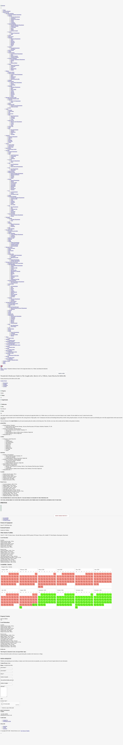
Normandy (8, 217)
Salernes (12, 293)
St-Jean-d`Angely (14, 30)
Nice (12, 274)
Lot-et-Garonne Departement (16, 53)
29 (9, 584)
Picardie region (11, 357)
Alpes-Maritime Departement (17, 265)
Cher (9, 112)
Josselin (12, 91)
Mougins (12, 273)
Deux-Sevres (10, 36)
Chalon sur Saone (14, 106)
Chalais (12, 20)
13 (4, 579)
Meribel (12, 335)
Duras (12, 54)
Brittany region (11, 72)
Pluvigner (13, 94)
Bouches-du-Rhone (12, 280)
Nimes (12, 165)
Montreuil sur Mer (14, 257)
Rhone (9, 330)
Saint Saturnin (13, 301)
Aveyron (10, 159)
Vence (12, 278)
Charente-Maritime (12, 23)
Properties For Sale (7, 721)
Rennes (12, 83)
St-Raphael (13, 295)
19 (2, 581)
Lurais (12, 119)
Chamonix (13, 318)
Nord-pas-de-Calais (10, 353)
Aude (9, 153)
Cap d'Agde (13, 183)
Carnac (12, 90)
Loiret (9, 127)
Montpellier (13, 186)
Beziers (12, 181)
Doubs (9, 249)
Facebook (5, 728)
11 (17, 576)
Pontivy (12, 95)
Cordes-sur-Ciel (14, 209)
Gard (9, 163)
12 (2, 579)
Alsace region (11, 338)
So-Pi (12, 133)
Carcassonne (13, 156)
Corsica (7, 143)
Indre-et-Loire (11, 120)
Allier (9, 305)
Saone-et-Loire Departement (16, 105)
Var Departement (14, 286)
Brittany (7, 71)
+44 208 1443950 (4, 714)
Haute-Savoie (11, 315)
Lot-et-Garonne (11, 52)
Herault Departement (15, 180)
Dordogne (10, 37)
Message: (3, 686)
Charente (10, 15)
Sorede (12, 203)
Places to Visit (6, 12)
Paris (9, 128)
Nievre (9, 103)
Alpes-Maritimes (11, 264)
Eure (9, 221)
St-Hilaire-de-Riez (14, 244)
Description (5, 383)
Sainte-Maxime (14, 292)
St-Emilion (13, 49)
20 (4, 581)
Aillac (12, 39)
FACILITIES (6, 518)
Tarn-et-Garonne (11, 213)
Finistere (10, 80)
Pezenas (12, 187)
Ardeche (10, 310)
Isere (9, 324)
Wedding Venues (6, 361)
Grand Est (8, 135)
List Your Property (7, 11)
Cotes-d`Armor (11, 73)
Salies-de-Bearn (14, 62)
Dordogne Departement (15, 38)
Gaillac (12, 210)
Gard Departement (14, 164)
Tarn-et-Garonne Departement (17, 214)
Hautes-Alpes (11, 283)
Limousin (7, 346)
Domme (12, 43)
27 (4, 584)
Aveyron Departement (15, 160)
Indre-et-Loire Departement (16, 121)
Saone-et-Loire (11, 104)
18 (17, 579)
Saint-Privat (13, 188)
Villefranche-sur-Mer (15, 279)
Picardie (7, 356)
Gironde (10, 46)
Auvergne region (11, 304)
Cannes (12, 269)
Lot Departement (14, 191)
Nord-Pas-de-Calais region (13, 355)
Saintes (12, 29)
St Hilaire (10, 110)
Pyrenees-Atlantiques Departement (18, 59)
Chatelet (12, 130)
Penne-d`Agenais (14, 56)
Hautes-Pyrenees (11, 172)
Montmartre (13, 132)
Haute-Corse (10, 147)
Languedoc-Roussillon (10, 343)
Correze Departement (15, 33)
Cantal (9, 311)
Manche (9, 222)
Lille (9, 354)
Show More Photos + (61, 515)
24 (14, 581)
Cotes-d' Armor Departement (16, 74)
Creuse (9, 35)
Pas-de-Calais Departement (16, 255)
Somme (9, 258)
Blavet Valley (13, 89)
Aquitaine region (11, 340)
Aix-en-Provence (14, 282)
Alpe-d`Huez (13, 326)
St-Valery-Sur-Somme (15, 260)
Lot (9, 190)
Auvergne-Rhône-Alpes (13, 303)
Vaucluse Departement (15, 298)
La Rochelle (13, 27)
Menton (12, 272)
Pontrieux (13, 77)
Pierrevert (13, 309)
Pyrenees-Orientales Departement (17, 197)
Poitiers (12, 69)
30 (12, 584)
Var (9, 285)
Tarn (9, 205)
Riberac (12, 44)
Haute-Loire (10, 313)
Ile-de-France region (12, 149)
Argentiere (13, 317)
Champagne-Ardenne (10, 341)
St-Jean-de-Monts (14, 246)
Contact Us (5, 720)
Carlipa (12, 157)
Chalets (65, 371)
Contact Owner (4, 380)
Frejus (12, 289)
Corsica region (11, 144)
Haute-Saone (10, 250)
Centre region (11, 111)
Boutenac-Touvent (14, 26)
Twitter (4, 727)
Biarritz (12, 60)
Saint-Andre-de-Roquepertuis (17, 166)
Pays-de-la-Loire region (13, 231)
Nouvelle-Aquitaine (10, 13)
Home (4, 10)
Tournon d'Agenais (15, 57)
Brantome (13, 42)
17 (14, 579)
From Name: (3, 667)
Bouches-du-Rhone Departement (17, 281)
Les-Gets (12, 319)
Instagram (5, 726)
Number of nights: (4, 683)
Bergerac (12, 41)
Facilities (5, 384)
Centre (7, 109)
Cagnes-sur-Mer (14, 267)
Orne (9, 227)
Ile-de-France (8, 148)
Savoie (9, 331)
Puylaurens (13, 211)
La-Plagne (13, 333)
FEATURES (5, 519)
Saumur (9, 232)
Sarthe (9, 240)
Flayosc (12, 288)
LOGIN (2, 369)
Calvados (10, 218)
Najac (12, 161)
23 (12, 581)
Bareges (12, 175)
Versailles (13, 134)
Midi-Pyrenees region (12, 351)
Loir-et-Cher (10, 126)
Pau (11, 61)
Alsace (7, 336)
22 (9, 581)
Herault (9, 179)
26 (2, 584)
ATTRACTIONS (6, 520)
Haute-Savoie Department (16, 316)
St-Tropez (13, 296)
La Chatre (13, 118)
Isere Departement (14, 325)
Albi (12, 208)
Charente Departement (15, 16)
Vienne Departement (15, 65)
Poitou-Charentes (9, 358)
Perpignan (13, 202)
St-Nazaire (13, 236)
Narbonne (13, 158)
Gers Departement (14, 168)
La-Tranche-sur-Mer (15, 243)
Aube (9, 138)
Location (5, 386)
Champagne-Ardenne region (14, 342)
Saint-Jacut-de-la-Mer (15, 79)
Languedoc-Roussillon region (14, 344)
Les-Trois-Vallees (14, 334)
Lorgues (12, 290)
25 (17, 581)
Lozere (9, 195)
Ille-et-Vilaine (11, 81)
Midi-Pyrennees (9, 350)
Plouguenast (13, 76)
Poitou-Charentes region (13, 359)
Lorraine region (11, 349)
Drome (9, 312)
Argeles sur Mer (14, 198)
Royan (12, 28)
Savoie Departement (15, 332)
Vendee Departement (15, 242)
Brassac (12, 216)
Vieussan (12, 189)
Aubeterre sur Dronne (15, 19)
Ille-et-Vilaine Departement (16, 82)
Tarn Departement (14, 206)
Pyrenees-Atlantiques (12, 58)
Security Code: (4, 700)
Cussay (12, 122)
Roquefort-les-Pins (14, 275)
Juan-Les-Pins (13, 270)
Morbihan (10, 86)
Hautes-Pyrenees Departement (17, 173)
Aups (12, 287)
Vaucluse (10, 297)
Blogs (4, 363)
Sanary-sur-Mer (14, 294)
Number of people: (4, 676)
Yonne (9, 107)
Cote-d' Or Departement (15, 100)
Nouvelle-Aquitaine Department (14, 14)
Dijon (12, 102)
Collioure (13, 201)
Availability (5, 385)
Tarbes (12, 178)
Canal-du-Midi (14, 182)
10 (14, 576)
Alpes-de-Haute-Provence (13, 307)
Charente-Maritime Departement (17, 25)
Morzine (12, 321)
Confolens (13, 22)
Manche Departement (15, 224)
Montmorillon (13, 68)
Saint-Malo (13, 84)
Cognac (12, 21)
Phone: (2, 673)
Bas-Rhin (10, 140)
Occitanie (7, 150)
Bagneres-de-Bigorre (15, 174)
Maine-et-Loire (11, 237)
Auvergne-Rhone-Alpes (10, 302)
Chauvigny (13, 66)
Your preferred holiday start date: (7, 680)
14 (7, 579)
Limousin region (11, 347)
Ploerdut (12, 92)
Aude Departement (14, 155)
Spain (4, 362)
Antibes (12, 266)
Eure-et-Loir (10, 113)
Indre (9, 114)
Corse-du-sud (11, 145)
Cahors (12, 193)
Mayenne (10, 239)
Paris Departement (14, 129)
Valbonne (13, 277)
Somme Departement (15, 259)
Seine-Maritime (11, 228)
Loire (9, 327)
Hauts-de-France (9, 247)
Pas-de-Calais (11, 254)
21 (7, 581)
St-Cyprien (13, 204)
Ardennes (10, 137)
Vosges (9, 142)
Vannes (12, 96)
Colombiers (13, 184)
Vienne (9, 64)
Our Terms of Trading (25, 730)
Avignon (12, 300)
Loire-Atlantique (11, 233)
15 (9, 579)
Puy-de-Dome (11, 328)
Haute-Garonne (11, 171)
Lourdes (12, 176)
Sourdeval (13, 226)
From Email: (3, 670)
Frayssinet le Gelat (14, 194)
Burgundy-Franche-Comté (11, 97)
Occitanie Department (12, 151)
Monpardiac (13, 170)
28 (7, 584)
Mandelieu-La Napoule (15, 271)
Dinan (12, 75)
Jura (9, 251)
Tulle (12, 34)
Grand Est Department (12, 136)
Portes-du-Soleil (14, 323)
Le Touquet (13, 256)
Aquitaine (8, 339)
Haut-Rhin (10, 141)
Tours (12, 125)
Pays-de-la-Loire (9, 229)
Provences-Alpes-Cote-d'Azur (12, 262)
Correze (9, 31)
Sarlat (12, 45)
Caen (12, 220)
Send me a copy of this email (8, 707)
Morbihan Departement (15, 87)
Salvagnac (13, 212)
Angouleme (13, 18)
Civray (12, 67)
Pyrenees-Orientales (12, 196)
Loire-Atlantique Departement (17, 234)
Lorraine (7, 348)
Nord (9, 252)
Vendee (9, 241)
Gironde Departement (15, 48)
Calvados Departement (15, 219)
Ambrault (13, 117)
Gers (9, 167)
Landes (9, 51)
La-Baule (13, 235)
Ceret (12, 199)
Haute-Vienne (11, 50)
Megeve (12, 320)
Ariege (9, 152)
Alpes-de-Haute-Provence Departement (19, 308)
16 (12, 579)
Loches (12, 123)
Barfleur (12, 225)
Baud (12, 88)
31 (14, 584)
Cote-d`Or (10, 99)
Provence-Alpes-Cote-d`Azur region (15, 263)
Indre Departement (14, 115)
